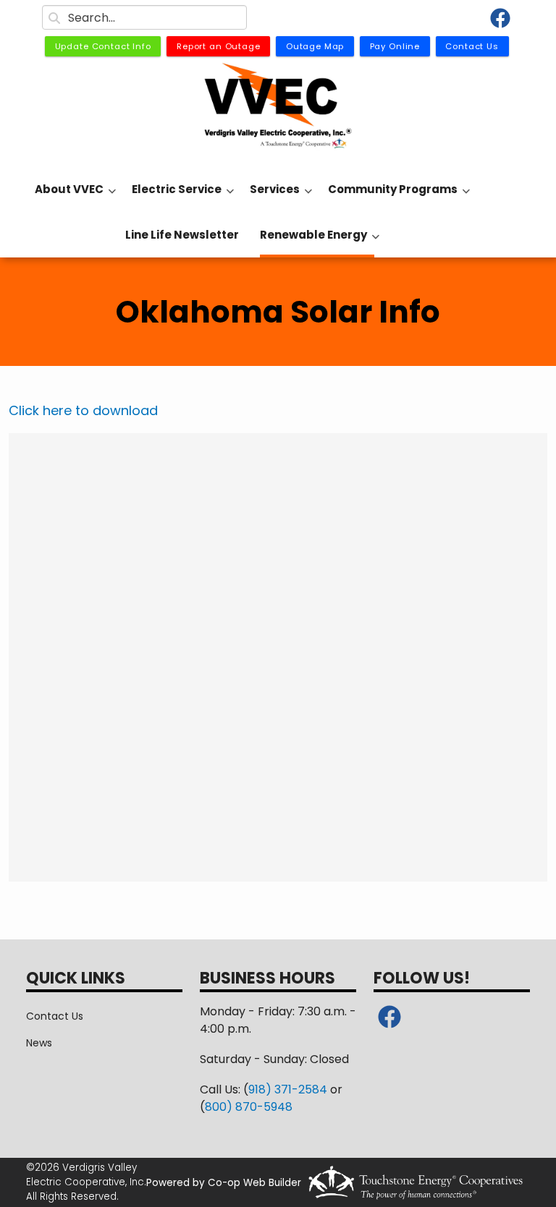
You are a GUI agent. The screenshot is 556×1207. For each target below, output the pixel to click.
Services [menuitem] (271, 197)
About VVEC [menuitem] (66, 197)
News (39, 1043)
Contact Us (54, 1016)
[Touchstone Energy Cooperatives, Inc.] (415, 1182)
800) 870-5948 (248, 1107)
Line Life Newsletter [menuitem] (182, 234)
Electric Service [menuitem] (173, 197)
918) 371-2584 (287, 1089)
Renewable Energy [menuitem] (310, 242)
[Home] (278, 106)
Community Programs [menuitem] (389, 197)
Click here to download (83, 410)
